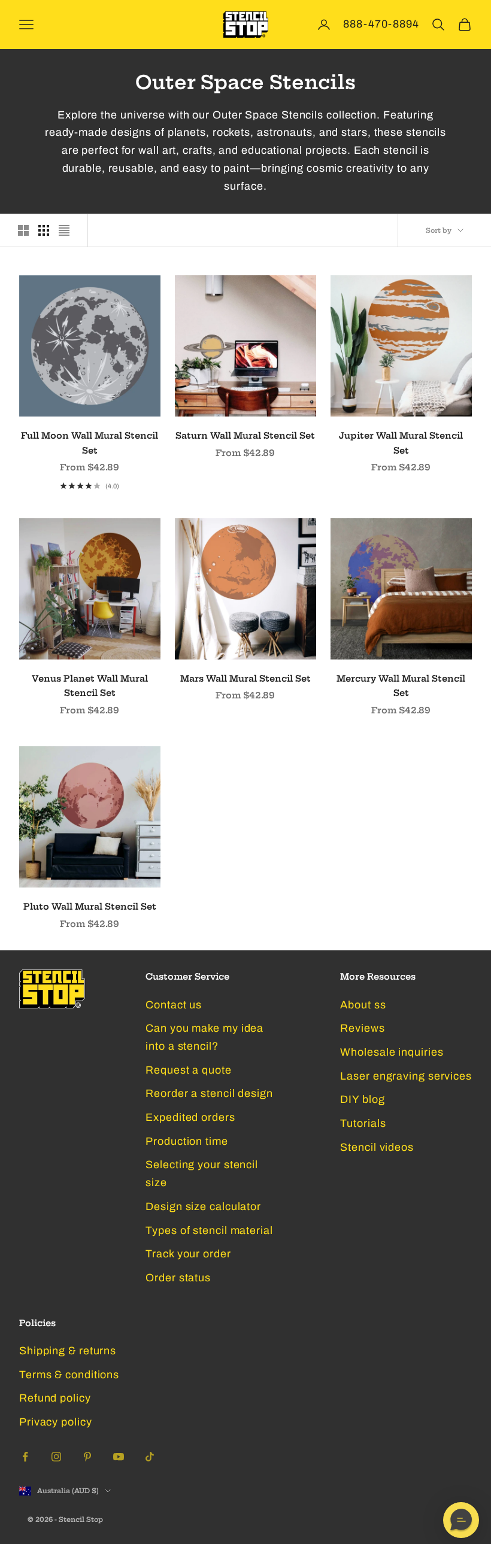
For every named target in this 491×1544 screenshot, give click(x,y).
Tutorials (363, 1123)
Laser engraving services (406, 1076)
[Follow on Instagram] (56, 1457)
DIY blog (362, 1099)
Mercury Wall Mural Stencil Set (401, 685)
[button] (461, 1520)
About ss (363, 1005)
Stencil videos (377, 1147)
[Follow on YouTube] (119, 1457)
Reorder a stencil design (209, 1093)
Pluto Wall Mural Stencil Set (89, 906)
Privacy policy (55, 1422)
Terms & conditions (69, 1375)
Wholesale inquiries (391, 1052)
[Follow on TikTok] (150, 1457)
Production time (187, 1141)
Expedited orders (190, 1117)
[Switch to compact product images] (64, 230)
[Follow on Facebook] (25, 1457)
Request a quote (189, 1070)
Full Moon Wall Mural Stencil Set (89, 442)
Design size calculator (203, 1206)
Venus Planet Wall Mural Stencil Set (90, 685)
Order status (178, 1278)
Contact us (174, 1005)
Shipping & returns (67, 1351)
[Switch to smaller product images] (43, 230)
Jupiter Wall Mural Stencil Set (401, 442)
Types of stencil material (209, 1230)
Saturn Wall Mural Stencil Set (245, 435)
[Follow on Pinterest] (87, 1457)
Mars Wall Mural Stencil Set (245, 678)
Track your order (188, 1254)
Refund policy (55, 1398)
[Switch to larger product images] (23, 230)
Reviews (362, 1028)
